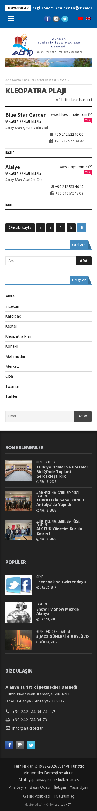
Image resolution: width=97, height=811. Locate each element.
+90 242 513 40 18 (69, 187)
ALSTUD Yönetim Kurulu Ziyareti (59, 531)
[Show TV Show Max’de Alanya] (18, 612)
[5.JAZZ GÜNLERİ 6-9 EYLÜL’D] (18, 640)
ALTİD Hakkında (46, 492)
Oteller (29, 80)
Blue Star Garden (26, 114)
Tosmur (12, 386)
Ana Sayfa (13, 80)
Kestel (11, 326)
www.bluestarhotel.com (69, 114)
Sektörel (52, 462)
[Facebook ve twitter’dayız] (18, 585)
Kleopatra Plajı (19, 121)
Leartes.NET (62, 805)
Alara (10, 296)
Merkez (36, 121)
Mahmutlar (15, 356)
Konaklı (11, 346)
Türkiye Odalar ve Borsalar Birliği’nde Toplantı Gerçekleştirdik (62, 471)
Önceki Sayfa (20, 228)
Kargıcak (13, 316)
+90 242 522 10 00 (69, 135)
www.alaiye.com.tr (73, 167)
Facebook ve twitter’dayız (61, 581)
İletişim (60, 787)
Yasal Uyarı (79, 787)
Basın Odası (40, 787)
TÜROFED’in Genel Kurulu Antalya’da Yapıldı (60, 502)
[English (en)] (88, 19)
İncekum (12, 306)
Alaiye (12, 167)
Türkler (11, 396)
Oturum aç (65, 796)
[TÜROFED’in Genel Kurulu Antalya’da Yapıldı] (18, 501)
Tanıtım (41, 496)
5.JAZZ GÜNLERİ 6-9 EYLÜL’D (62, 636)
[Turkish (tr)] (80, 19)
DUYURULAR (18, 8)
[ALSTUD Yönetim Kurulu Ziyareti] (18, 530)
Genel (40, 462)
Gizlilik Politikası (36, 796)
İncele (9, 152)
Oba (9, 376)
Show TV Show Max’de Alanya (57, 611)
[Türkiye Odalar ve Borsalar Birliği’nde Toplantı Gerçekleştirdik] (18, 470)
